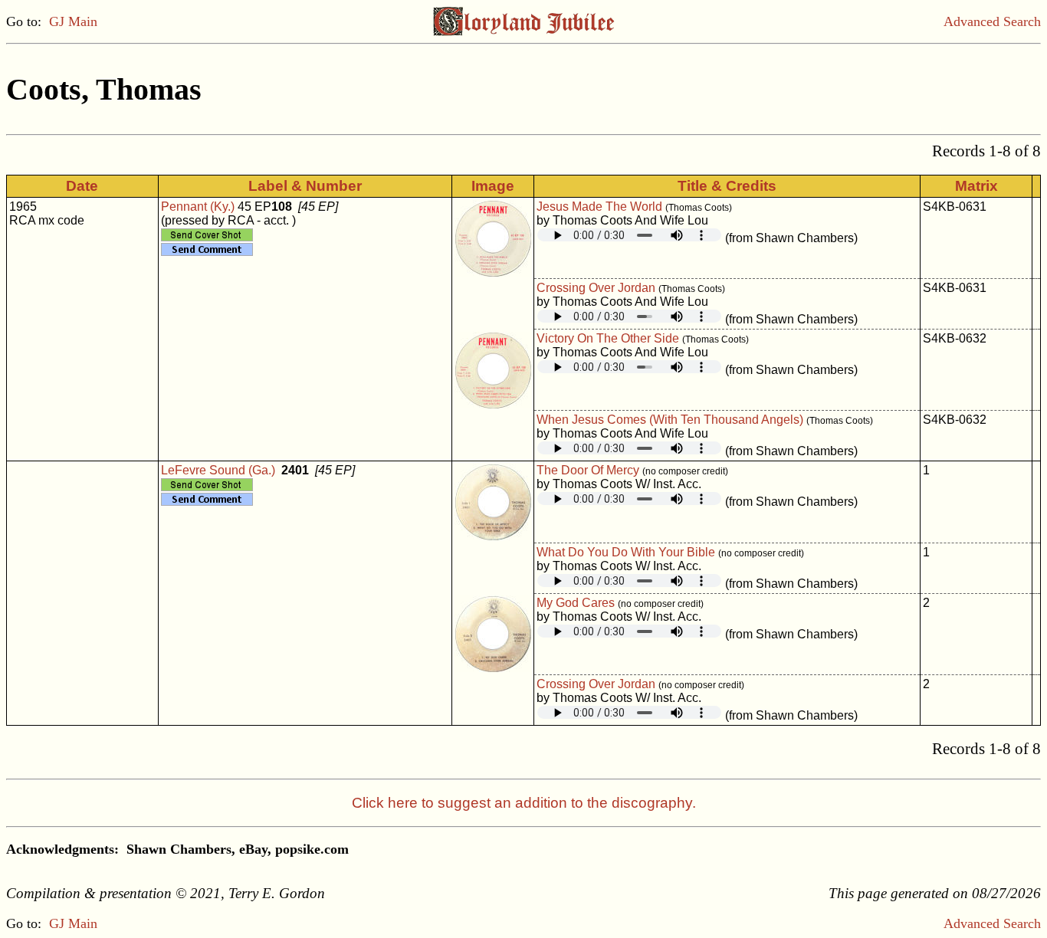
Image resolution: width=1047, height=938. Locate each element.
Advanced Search (992, 21)
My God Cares (576, 602)
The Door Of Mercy (588, 470)
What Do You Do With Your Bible (626, 552)
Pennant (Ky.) (198, 206)
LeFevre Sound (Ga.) (218, 470)
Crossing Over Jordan (596, 287)
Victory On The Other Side (608, 338)
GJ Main (73, 21)
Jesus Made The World (599, 206)
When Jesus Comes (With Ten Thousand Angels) (670, 419)
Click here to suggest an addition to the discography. (524, 803)
